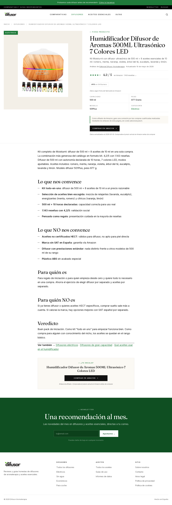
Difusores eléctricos (67, 345)
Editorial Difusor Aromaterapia (112, 66)
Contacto (139, 472)
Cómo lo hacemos (106, 2)
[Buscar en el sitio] (167, 14)
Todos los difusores (65, 467)
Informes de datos (104, 476)
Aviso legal (140, 476)
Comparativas (58, 14)
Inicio (7, 24)
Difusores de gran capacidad (96, 345)
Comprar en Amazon (103, 128)
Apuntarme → (109, 434)
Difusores (77, 14)
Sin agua (60, 476)
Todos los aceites (104, 467)
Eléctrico (135, 109)
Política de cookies (143, 485)
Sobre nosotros (142, 467)
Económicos (61, 481)
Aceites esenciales (99, 14)
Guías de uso (101, 472)
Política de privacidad (145, 481)
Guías (119, 14)
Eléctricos (60, 472)
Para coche (61, 485)
